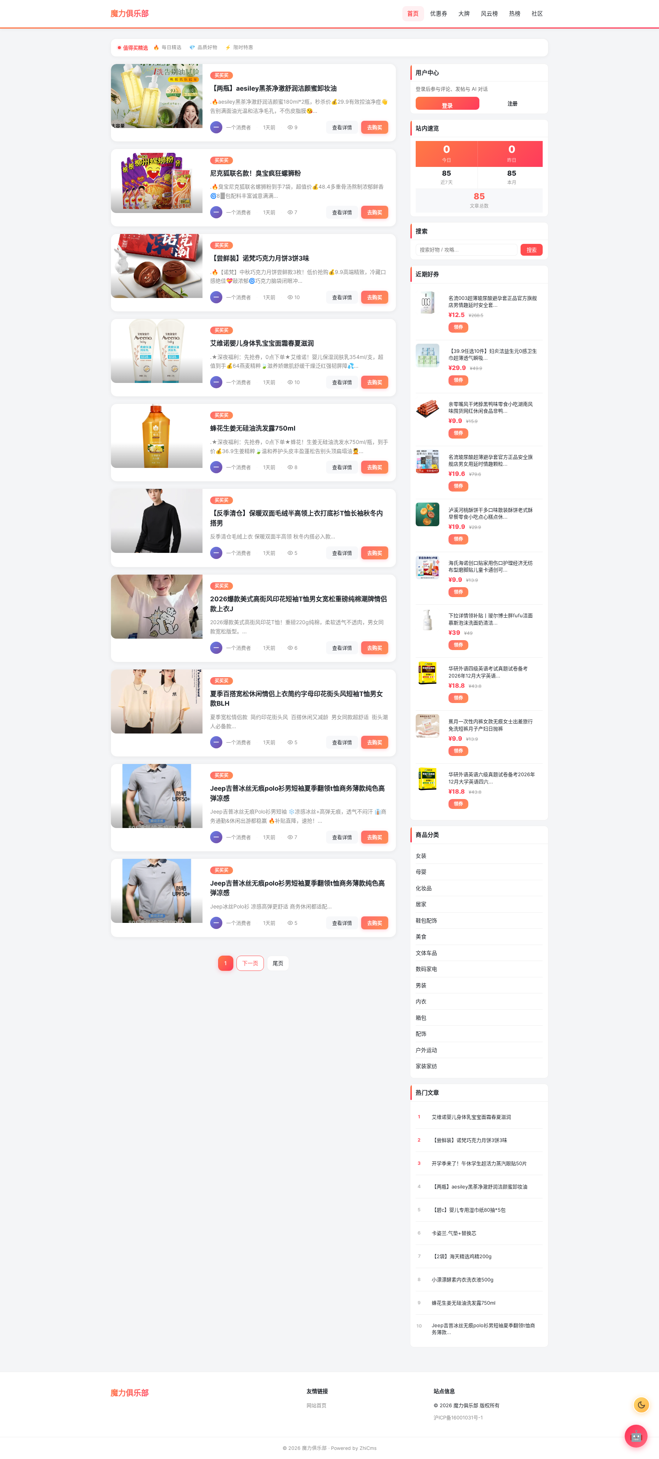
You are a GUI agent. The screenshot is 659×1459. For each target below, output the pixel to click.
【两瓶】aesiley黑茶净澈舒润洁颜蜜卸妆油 (273, 88)
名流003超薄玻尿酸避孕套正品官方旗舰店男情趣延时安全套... (492, 301)
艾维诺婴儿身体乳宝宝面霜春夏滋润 (262, 343)
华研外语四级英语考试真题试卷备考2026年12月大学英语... (488, 671)
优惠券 (438, 13)
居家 (421, 904)
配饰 (421, 1033)
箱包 (421, 1017)
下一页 (250, 963)
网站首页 (316, 1405)
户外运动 (426, 1050)
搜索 (532, 250)
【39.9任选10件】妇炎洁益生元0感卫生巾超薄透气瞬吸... (492, 354)
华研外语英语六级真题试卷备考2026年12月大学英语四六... (491, 777)
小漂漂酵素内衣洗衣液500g (462, 1279)
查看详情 (342, 127)
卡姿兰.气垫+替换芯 (454, 1233)
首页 (413, 13)
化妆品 (424, 888)
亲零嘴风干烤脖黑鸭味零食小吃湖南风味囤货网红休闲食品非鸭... (490, 407)
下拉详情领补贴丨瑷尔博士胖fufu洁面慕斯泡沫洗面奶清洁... (490, 618)
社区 (537, 13)
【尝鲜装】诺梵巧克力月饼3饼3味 (259, 258)
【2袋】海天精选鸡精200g (462, 1256)
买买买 (221, 75)
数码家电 (426, 969)
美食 (421, 936)
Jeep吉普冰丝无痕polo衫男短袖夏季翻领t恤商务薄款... (483, 1328)
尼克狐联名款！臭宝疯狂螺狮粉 (255, 173)
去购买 (374, 127)
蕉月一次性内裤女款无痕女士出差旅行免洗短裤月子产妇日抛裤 (490, 724)
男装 (421, 985)
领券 (458, 327)
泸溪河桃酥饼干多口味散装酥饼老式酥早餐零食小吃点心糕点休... (490, 513)
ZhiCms (368, 1448)
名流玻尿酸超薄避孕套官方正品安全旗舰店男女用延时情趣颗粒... (490, 460)
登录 (447, 105)
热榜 (515, 13)
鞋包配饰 (426, 920)
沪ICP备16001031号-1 (458, 1417)
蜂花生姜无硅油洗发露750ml (253, 428)
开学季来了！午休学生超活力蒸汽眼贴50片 (479, 1163)
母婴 (421, 871)
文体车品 (426, 953)
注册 (513, 103)
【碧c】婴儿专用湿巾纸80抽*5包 (469, 1210)
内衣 (421, 1001)
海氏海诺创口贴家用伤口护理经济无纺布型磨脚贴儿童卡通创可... (490, 566)
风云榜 (489, 13)
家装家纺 (426, 1066)
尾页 (278, 963)
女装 (421, 855)
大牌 (464, 13)
